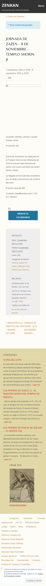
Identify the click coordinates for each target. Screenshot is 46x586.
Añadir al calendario (23, 215)
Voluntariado (23, 560)
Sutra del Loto (12, 360)
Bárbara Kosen (32, 522)
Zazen (13, 526)
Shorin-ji (25, 269)
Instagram (14, 518)
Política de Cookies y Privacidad (15, 564)
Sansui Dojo (16, 269)
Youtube (41, 518)
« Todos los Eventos (15, 16)
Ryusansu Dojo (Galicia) (12, 543)
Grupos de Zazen (9, 556)
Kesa (21, 526)
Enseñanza (31, 526)
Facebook (27, 518)
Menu (41, 5)
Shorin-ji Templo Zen (11, 535)
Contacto (36, 560)
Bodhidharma (18, 505)
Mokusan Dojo (24, 266)
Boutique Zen (7, 560)
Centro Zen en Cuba (29, 556)
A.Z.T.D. (19, 522)
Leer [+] (36, 384)
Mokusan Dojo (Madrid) (12, 539)
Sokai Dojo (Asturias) (11, 547)
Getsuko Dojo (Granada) (12, 551)
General (15, 263)
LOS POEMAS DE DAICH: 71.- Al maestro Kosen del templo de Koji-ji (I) (21, 393)
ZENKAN (10, 5)
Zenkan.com (7, 522)
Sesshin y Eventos (9, 530)
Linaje (4, 526)
